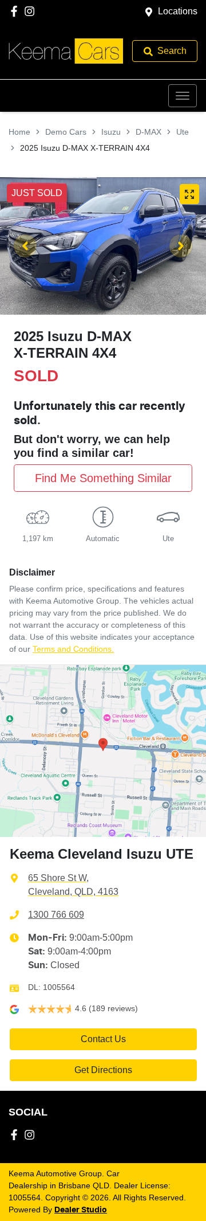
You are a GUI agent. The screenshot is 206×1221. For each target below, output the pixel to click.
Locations (177, 11)
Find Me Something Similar (103, 478)
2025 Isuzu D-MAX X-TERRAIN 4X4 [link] (85, 147)
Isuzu (111, 131)
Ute (182, 131)
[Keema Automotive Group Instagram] (31, 11)
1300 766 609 (56, 914)
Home (19, 131)
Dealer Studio (80, 1210)
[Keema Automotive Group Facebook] (16, 11)
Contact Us (103, 1039)
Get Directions (103, 1070)
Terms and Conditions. (73, 648)
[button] (182, 95)
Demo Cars (65, 131)
